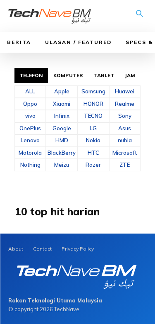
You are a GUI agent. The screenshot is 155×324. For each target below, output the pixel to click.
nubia (125, 140)
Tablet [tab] (104, 75)
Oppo (30, 103)
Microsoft (124, 152)
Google (61, 128)
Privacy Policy (78, 249)
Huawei (124, 91)
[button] (140, 17)
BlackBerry (62, 152)
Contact (42, 249)
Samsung (93, 91)
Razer (93, 164)
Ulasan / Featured (78, 42)
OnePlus (30, 128)
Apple (61, 91)
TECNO (93, 115)
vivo (30, 115)
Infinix (61, 115)
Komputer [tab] (68, 75)
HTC (93, 152)
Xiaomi (61, 103)
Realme (124, 103)
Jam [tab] (130, 75)
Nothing (30, 164)
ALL (30, 91)
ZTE (124, 164)
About (15, 249)
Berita (19, 42)
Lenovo (30, 140)
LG (93, 128)
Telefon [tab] (31, 75)
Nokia (93, 140)
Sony (124, 115)
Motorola (30, 152)
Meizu (61, 164)
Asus (124, 128)
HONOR (93, 103)
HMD (61, 140)
